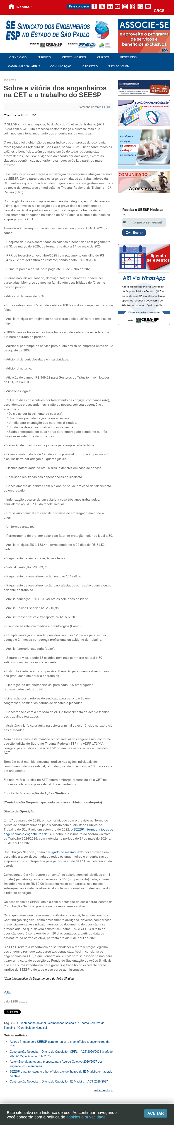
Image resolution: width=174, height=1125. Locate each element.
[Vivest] (144, 182)
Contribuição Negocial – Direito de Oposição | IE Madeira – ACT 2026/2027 (59, 1081)
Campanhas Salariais (24, 66)
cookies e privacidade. (86, 1117)
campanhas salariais (62, 1023)
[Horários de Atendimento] (144, 113)
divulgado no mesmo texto (65, 852)
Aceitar (155, 1113)
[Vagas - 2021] (144, 149)
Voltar (8, 992)
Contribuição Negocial (32, 1027)
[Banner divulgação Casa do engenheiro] (144, 87)
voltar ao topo (103, 1090)
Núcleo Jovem (118, 66)
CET (16, 1023)
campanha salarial (34, 1023)
